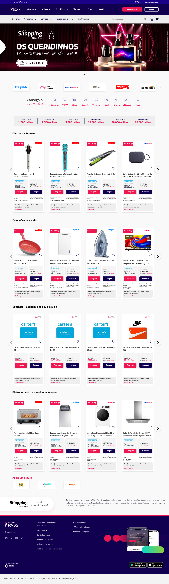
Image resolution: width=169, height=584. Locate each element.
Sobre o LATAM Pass (45, 540)
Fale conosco (42, 530)
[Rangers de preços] (49, 121)
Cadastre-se (132, 9)
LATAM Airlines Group (81, 527)
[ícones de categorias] (137, 100)
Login (151, 9)
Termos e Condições (81, 532)
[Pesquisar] (145, 19)
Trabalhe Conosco (80, 523)
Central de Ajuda (151, 2)
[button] (84, 74)
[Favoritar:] (41, 168)
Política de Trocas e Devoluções (49, 549)
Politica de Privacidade (46, 544)
